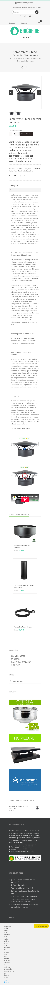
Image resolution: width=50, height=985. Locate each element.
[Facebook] (20, 16)
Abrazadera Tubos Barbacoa (23, 627)
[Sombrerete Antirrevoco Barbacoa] (25, 66)
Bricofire (29, 171)
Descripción (14, 186)
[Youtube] (30, 16)
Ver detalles (6, 981)
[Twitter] (25, 16)
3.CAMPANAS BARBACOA (22, 59)
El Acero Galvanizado (19, 885)
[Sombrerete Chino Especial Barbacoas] (25, 92)
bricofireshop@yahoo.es (26, 3)
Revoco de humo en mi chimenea (24, 896)
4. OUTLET (15, 665)
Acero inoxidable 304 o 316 (22, 888)
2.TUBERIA (15, 659)
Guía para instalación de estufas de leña (25, 892)
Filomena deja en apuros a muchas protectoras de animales (24, 900)
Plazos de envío (15, 190)
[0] (39, 22)
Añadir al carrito (26, 134)
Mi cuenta (23, 23)
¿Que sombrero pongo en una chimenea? (23, 880)
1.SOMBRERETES (18, 656)
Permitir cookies (41, 926)
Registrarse (13, 23)
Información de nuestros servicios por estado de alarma (24, 905)
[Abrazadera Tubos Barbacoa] (21, 66)
